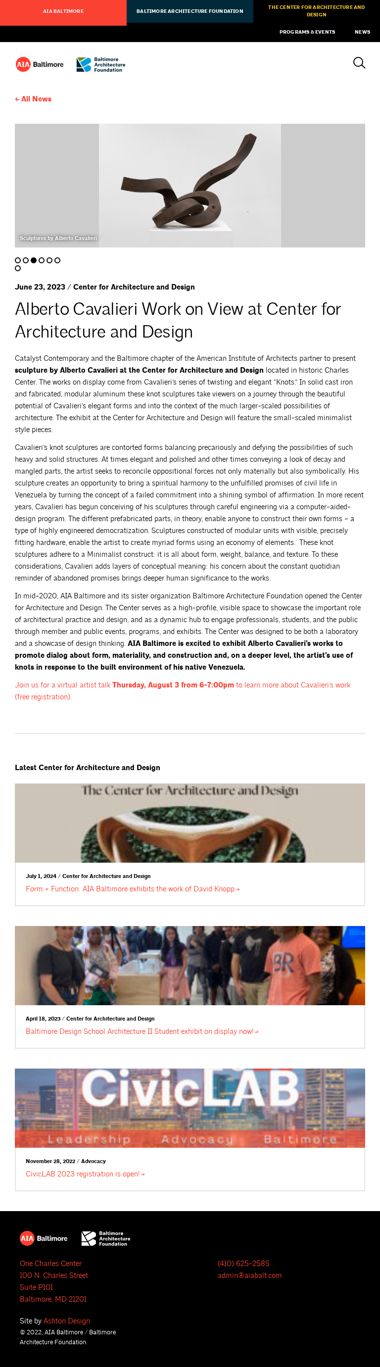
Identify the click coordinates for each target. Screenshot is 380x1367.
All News (36, 99)
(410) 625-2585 (244, 1264)
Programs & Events (307, 32)
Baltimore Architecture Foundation (190, 11)
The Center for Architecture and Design (316, 11)
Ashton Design (67, 1321)
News (362, 32)
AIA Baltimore (63, 11)
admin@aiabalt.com (250, 1275)
